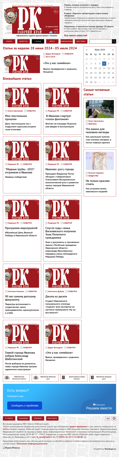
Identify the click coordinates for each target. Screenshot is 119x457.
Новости (23, 41)
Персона (92, 124)
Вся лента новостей (75, 35)
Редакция (23, 418)
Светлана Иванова (16, 291)
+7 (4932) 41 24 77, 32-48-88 (69, 437)
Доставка (81, 41)
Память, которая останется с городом (81, 5)
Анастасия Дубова (56, 291)
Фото (52, 41)
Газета (9, 41)
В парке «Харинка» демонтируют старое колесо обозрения (86, 14)
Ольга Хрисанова (15, 111)
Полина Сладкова (96, 173)
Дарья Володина (53, 54)
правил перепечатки (78, 426)
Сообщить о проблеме (24, 405)
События (69, 54)
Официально (67, 41)
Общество (93, 176)
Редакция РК (53, 111)
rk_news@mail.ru (44, 437)
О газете (9, 418)
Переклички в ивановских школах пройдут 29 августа (88, 26)
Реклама (38, 418)
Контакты (52, 418)
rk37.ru (6, 429)
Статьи (38, 41)
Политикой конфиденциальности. (32, 443)
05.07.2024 (50, 57)
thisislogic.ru (110, 449)
